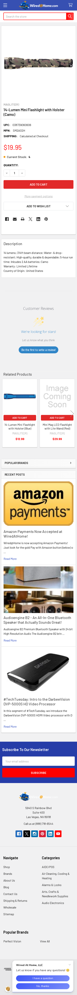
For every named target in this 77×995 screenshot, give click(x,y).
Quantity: (11, 165)
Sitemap (8, 914)
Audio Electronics (53, 903)
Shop (6, 867)
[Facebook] (7, 219)
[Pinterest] (46, 219)
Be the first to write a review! (38, 350)
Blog (6, 887)
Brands (7, 873)
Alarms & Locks (51, 885)
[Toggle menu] (5, 5)
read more (10, 558)
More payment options (38, 196)
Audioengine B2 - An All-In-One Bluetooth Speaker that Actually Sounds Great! (37, 619)
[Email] (14, 219)
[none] (38, 63)
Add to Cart (19, 417)
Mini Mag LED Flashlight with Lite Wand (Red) (57, 426)
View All (45, 941)
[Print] (22, 219)
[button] (38, 206)
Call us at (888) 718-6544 (38, 823)
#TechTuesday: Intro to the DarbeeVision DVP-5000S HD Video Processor (37, 701)
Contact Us (10, 894)
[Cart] (71, 5)
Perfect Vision (12, 941)
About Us (9, 880)
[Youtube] (58, 833)
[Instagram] (34, 833)
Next (72, 413)
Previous (5, 413)
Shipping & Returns (15, 900)
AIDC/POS (48, 867)
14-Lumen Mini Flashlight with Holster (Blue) (19, 426)
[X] (30, 219)
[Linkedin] (38, 219)
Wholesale (9, 907)
